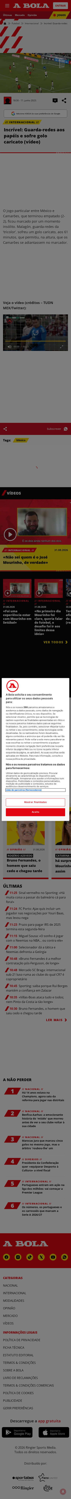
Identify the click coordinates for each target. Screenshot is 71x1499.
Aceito (35, 812)
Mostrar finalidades (35, 802)
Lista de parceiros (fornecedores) (24, 790)
